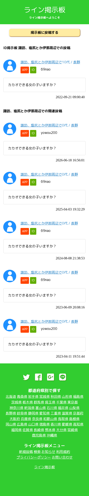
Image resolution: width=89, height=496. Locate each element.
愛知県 (44, 413)
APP (24, 70)
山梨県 (74, 407)
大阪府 (15, 418)
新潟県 (29, 407)
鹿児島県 (39, 435)
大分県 (61, 429)
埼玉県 (50, 402)
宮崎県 (72, 429)
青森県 (22, 396)
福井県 (63, 407)
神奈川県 (16, 407)
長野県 (11, 413)
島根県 (74, 418)
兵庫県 (26, 418)
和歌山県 (50, 418)
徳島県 (44, 424)
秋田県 (56, 396)
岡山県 (11, 424)
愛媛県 (67, 424)
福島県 (78, 396)
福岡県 (16, 429)
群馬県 (39, 402)
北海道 (11, 396)
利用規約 (63, 451)
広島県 (22, 424)
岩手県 (33, 396)
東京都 (72, 402)
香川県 (56, 424)
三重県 (56, 413)
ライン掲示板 (44, 9)
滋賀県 (67, 413)
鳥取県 (63, 418)
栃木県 (27, 402)
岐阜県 (22, 413)
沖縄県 (52, 435)
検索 (37, 451)
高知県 (78, 424)
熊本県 (50, 429)
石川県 (52, 407)
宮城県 (44, 396)
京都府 (78, 413)
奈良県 (37, 418)
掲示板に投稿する (44, 32)
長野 (76, 62)
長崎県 (39, 429)
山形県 (67, 396)
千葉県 (61, 402)
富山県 (40, 407)
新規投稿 (26, 451)
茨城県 (16, 402)
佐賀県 (27, 429)
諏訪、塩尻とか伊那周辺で (41, 62)
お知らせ (48, 451)
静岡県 (33, 413)
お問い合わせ (62, 457)
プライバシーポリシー (33, 457)
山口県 (33, 424)
